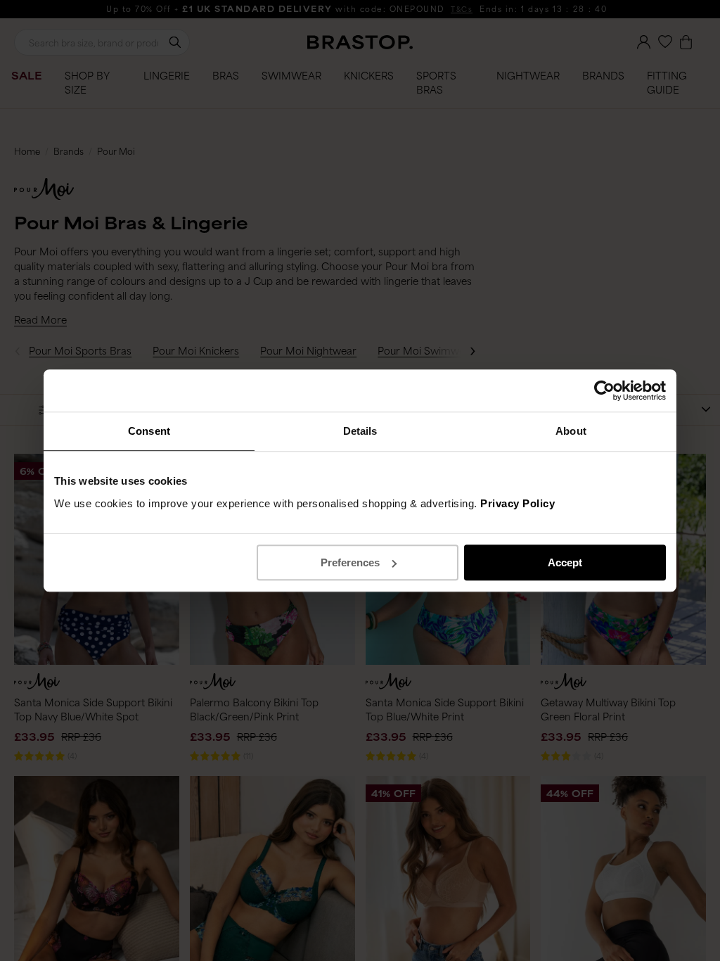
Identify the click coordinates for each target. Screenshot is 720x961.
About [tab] (570, 431)
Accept (565, 562)
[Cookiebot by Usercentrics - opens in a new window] (604, 390)
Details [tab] (360, 431)
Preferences (350, 562)
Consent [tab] (149, 431)
